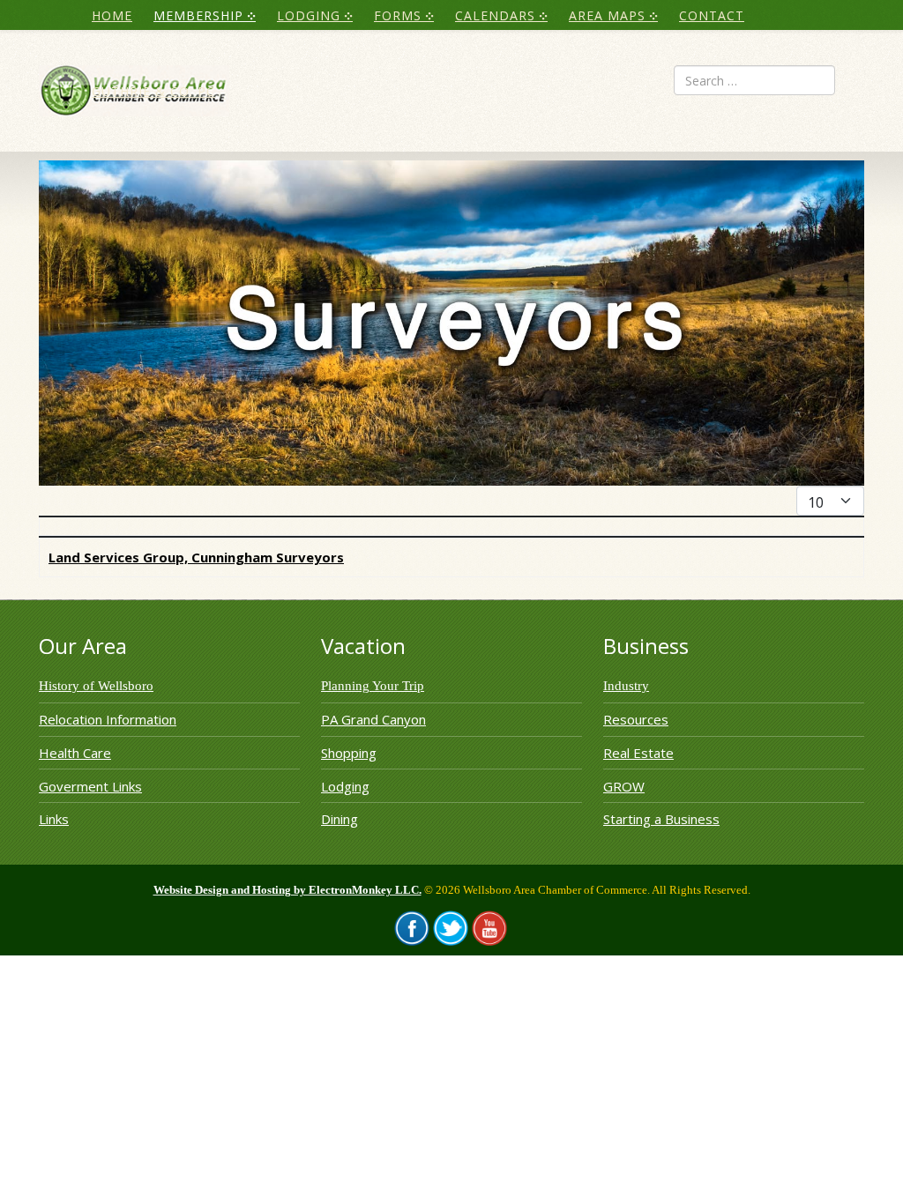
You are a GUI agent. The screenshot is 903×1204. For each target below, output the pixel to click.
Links (54, 819)
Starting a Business (661, 819)
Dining (339, 819)
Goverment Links (90, 786)
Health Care (75, 753)
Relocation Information (107, 719)
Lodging (345, 786)
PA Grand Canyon (373, 719)
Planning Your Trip (372, 686)
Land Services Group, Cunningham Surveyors (196, 557)
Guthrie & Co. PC (153, 91)
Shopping (349, 753)
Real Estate (638, 753)
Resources (635, 719)
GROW (624, 786)
